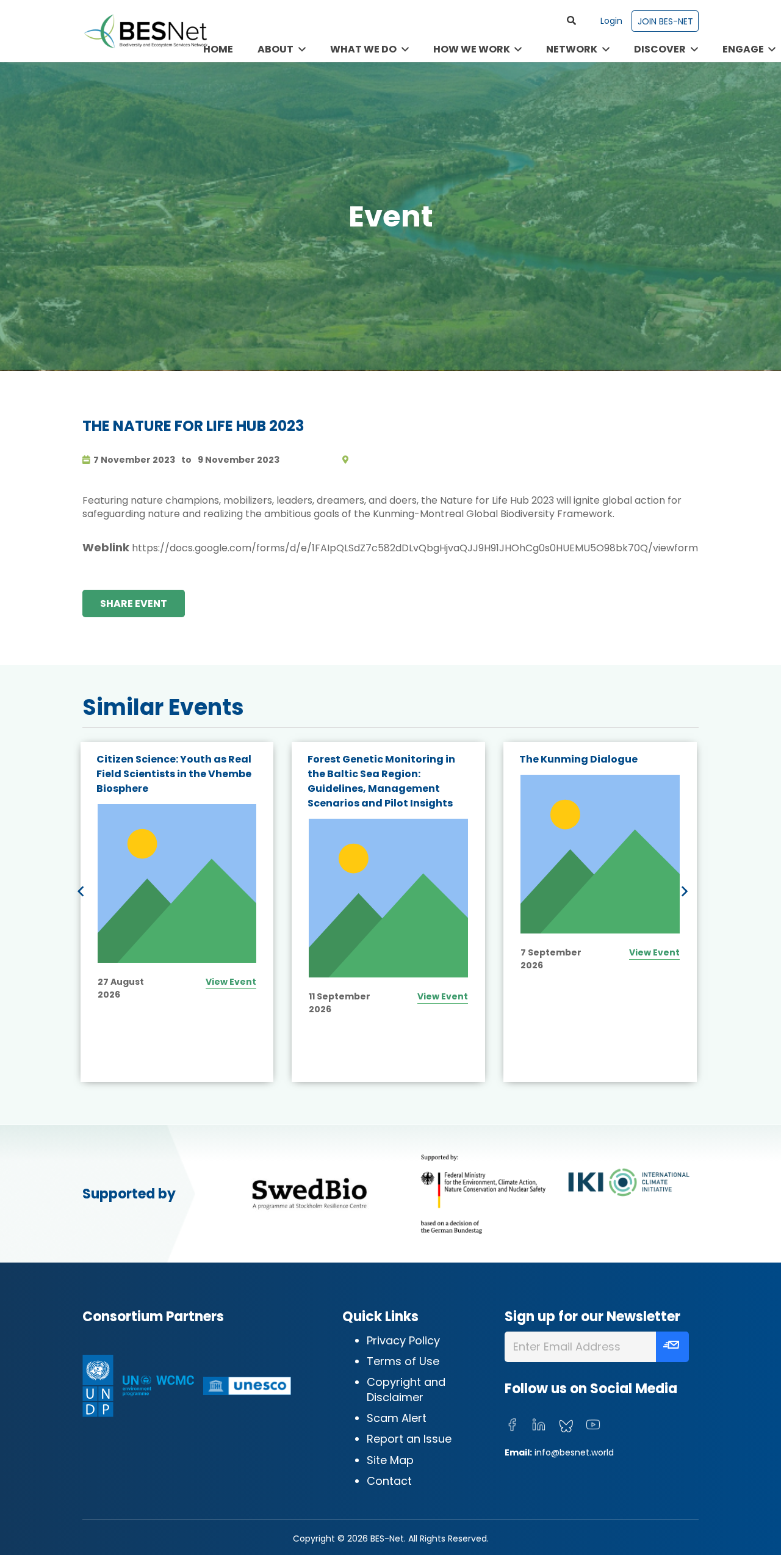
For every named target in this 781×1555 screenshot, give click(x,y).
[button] (571, 20)
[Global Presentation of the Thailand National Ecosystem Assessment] (600, 883)
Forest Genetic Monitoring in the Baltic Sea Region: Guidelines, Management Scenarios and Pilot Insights (169, 781)
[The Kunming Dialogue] (388, 854)
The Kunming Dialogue (367, 759)
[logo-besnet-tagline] (145, 31)
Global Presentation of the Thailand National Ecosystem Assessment (596, 774)
